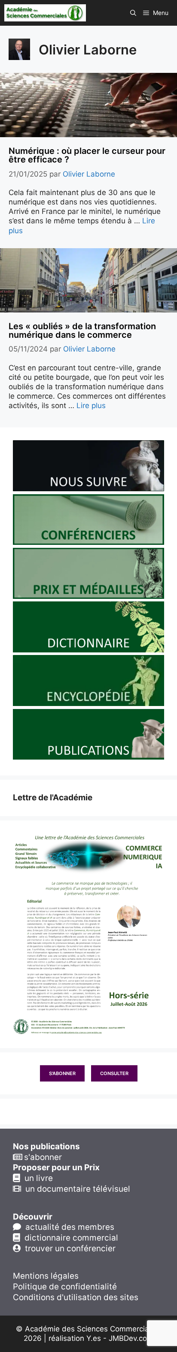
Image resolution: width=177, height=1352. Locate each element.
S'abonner (62, 1073)
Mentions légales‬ (46, 1276)
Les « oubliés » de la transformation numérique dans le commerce (82, 330)
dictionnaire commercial (69, 1238)
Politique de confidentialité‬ (65, 1287)
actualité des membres (67, 1227)
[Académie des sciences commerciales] (45, 13)
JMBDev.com (131, 1338)
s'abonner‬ (42, 1157)
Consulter (114, 1073)
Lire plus (91, 405)
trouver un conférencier (68, 1248)
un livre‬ (36, 1178)
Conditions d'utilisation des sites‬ (75, 1297)
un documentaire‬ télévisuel (75, 1189)
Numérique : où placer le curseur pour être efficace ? (87, 155)
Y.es (93, 1338)
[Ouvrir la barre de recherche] (133, 13)
